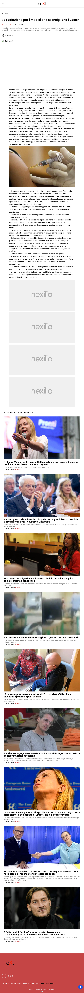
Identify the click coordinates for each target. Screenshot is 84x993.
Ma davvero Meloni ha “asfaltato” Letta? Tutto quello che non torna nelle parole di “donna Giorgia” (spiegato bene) (41, 872)
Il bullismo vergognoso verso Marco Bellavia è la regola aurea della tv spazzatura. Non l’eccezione (42, 754)
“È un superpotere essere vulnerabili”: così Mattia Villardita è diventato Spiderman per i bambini (37, 695)
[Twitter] (9, 975)
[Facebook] (3, 975)
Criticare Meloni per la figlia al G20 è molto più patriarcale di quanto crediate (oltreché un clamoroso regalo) (41, 463)
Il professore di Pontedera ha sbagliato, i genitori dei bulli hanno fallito (42, 637)
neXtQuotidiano (7, 24)
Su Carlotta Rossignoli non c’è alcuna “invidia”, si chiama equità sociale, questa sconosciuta (38, 579)
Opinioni (5, 13)
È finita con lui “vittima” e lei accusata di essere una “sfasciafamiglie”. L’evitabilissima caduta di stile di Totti (34, 933)
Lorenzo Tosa (9, 469)
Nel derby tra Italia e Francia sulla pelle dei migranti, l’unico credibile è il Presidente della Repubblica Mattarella (41, 520)
